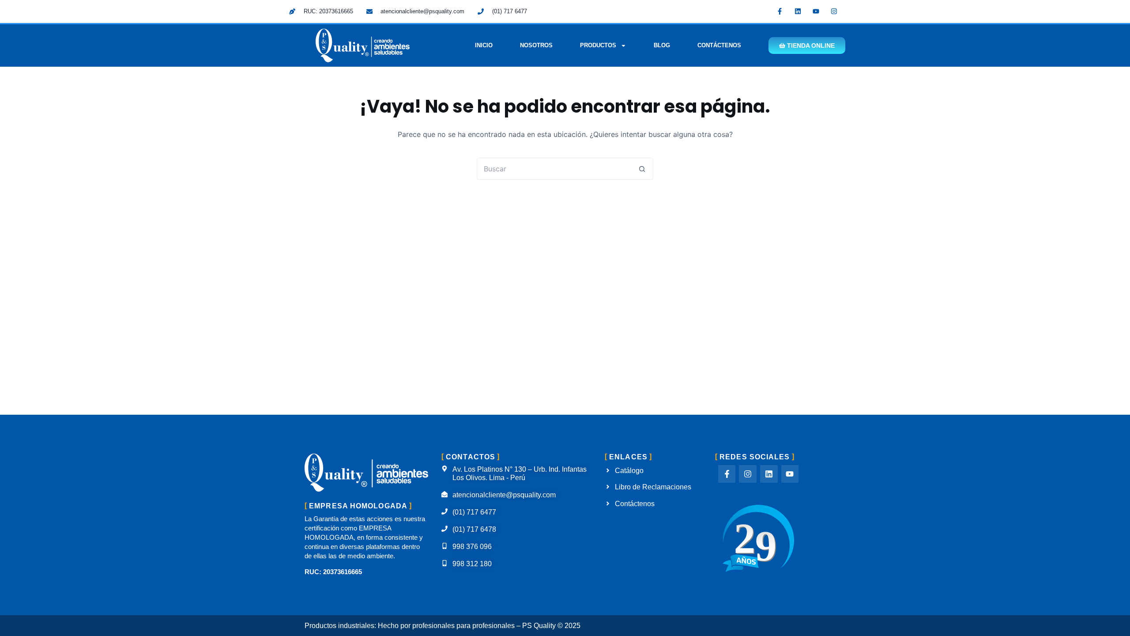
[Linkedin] (798, 11)
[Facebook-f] (780, 11)
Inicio (484, 45)
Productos (598, 45)
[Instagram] (834, 11)
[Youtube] (816, 11)
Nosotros (536, 45)
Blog (662, 45)
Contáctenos (719, 45)
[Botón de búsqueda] (642, 169)
